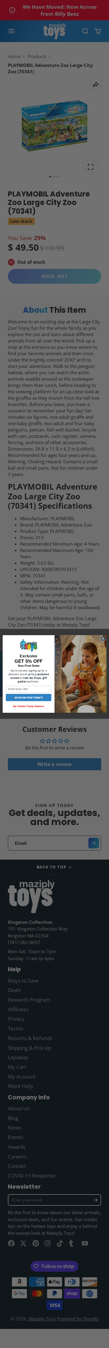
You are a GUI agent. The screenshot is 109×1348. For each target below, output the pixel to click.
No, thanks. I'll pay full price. (28, 706)
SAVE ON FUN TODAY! (28, 697)
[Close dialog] (103, 638)
